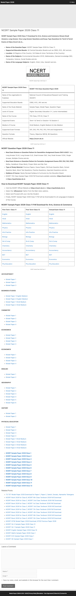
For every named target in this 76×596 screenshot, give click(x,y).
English (4, 214)
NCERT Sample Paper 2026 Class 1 (18, 453)
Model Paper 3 (11, 285)
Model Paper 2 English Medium (17, 299)
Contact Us (63, 593)
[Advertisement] (38, 16)
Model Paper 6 (11, 403)
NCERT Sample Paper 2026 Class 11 (19, 483)
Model (8, 282)
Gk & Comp (6, 241)
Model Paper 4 (11, 324)
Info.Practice (6, 232)
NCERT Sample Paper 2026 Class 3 (18, 459)
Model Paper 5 (11, 400)
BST (3, 255)
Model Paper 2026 (7, 2)
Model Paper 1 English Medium (17, 296)
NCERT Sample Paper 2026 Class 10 (19, 480)
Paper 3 (13, 394)
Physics (5, 228)
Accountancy (7, 250)
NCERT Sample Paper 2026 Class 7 (18, 471)
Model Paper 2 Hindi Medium (16, 305)
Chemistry (5, 246)
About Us (57, 593)
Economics (6, 259)
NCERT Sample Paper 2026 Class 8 (18, 474)
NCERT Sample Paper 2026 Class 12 (19, 486)
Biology (4, 237)
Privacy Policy (33, 593)
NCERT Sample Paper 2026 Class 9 (18, 477)
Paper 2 (13, 282)
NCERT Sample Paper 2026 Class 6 (18, 468)
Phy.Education (7, 264)
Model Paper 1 (11, 279)
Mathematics (6, 223)
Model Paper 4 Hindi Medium (16, 448)
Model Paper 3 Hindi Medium (16, 445)
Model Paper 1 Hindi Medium (16, 302)
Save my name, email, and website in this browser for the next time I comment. (31, 580)
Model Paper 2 (11, 318)
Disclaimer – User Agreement (45, 593)
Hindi (4, 219)
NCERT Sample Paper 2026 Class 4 (19, 462)
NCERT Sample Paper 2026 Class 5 (18, 465)
